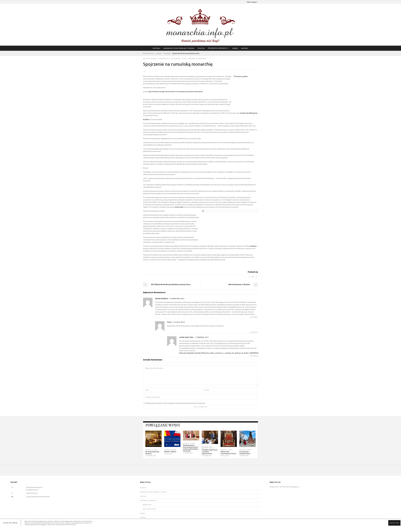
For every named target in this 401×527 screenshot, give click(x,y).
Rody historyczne (149, 509)
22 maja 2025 (225, 455)
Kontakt (143, 517)
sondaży (253, 246)
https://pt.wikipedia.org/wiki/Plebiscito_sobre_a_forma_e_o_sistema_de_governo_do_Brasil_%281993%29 (218, 353)
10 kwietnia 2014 (163, 58)
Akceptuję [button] (394, 523)
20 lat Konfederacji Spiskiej (152, 453)
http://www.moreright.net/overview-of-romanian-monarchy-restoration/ (175, 92)
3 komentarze (201, 58)
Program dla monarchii (148, 500)
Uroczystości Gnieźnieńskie (244, 453)
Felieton (143, 496)
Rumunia (153, 58)
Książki (142, 513)
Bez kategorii (207, 447)
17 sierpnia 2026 (150, 455)
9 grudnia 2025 (188, 453)
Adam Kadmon (161, 299)
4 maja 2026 (168, 454)
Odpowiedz (254, 317)
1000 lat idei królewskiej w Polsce (228, 453)
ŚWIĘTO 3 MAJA (170, 452)
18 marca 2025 (243, 455)
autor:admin (175, 58)
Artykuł (146, 119)
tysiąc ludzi (179, 207)
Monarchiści (147, 504)
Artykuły (167, 53)
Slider (155, 450)
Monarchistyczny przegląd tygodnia (153, 492)
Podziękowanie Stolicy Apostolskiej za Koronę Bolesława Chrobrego (190, 448)
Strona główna (148, 53)
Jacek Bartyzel (186, 337)
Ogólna (159, 53)
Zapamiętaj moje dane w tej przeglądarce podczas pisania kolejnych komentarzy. (175, 403)
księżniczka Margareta (248, 113)
